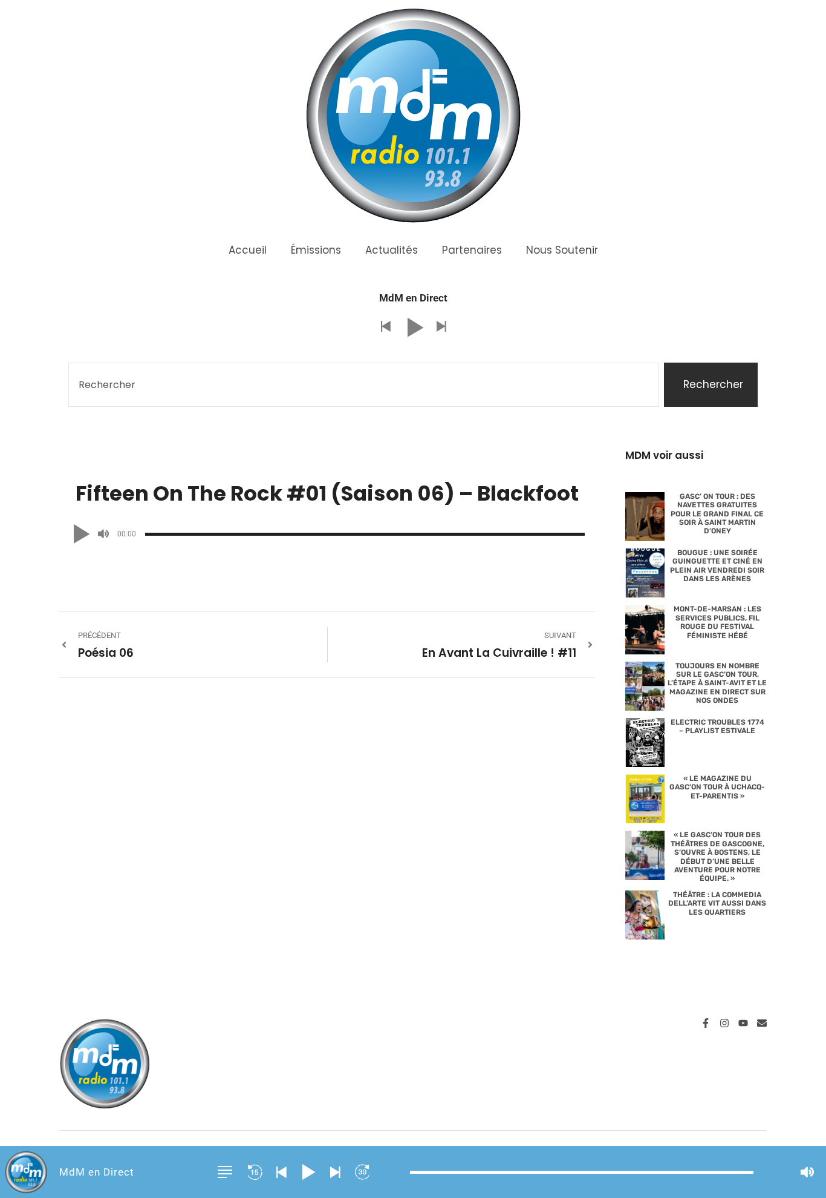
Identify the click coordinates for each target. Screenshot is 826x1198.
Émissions (316, 250)
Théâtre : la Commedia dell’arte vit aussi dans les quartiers (717, 903)
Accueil (248, 250)
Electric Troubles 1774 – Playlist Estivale (717, 726)
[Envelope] (762, 1023)
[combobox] (363, 385)
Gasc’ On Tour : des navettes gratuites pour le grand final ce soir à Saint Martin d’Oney (717, 514)
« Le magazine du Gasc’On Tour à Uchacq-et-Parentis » (717, 787)
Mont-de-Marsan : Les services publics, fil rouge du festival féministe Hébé (717, 622)
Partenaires (472, 250)
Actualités (391, 250)
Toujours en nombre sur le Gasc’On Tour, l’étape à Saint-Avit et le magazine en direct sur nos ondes (717, 683)
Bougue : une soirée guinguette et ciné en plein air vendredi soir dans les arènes (717, 565)
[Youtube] (743, 1023)
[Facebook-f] (706, 1023)
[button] (385, 327)
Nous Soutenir (562, 250)
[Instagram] (724, 1023)
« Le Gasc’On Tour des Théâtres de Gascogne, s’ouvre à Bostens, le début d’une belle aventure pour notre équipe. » (717, 857)
